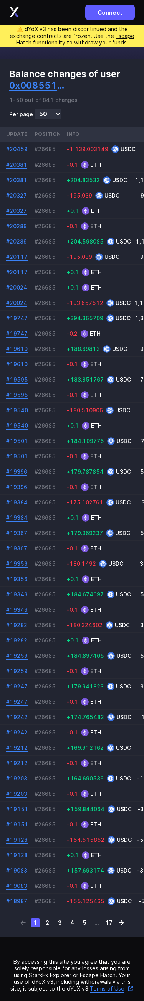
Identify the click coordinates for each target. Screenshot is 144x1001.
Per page (21, 114)
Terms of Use (107, 988)
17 (109, 922)
